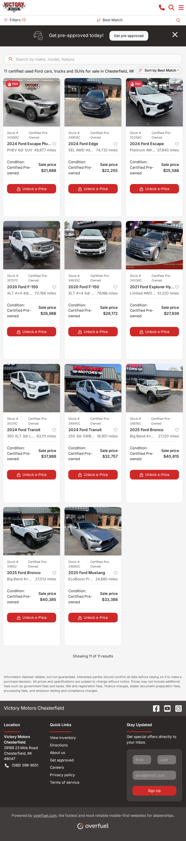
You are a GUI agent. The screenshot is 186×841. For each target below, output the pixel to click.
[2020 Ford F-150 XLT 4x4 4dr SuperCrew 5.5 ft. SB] (31, 245)
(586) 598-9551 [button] (25, 765)
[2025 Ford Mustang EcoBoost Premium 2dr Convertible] (92, 531)
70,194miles (45, 293)
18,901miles (107, 436)
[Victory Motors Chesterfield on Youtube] (165, 708)
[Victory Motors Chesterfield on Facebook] (154, 708)
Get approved (62, 760)
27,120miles (168, 436)
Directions (59, 745)
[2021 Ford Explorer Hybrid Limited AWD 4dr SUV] (154, 245)
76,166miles (107, 293)
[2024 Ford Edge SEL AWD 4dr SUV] (92, 102)
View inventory (63, 737)
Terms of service (64, 782)
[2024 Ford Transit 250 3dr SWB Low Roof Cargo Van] (92, 388)
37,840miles (168, 150)
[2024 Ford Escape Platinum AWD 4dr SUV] (154, 102)
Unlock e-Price (34, 189)
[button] (162, 7)
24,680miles (106, 579)
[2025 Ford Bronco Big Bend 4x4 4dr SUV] (154, 388)
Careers (57, 767)
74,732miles (107, 150)
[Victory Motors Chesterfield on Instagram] (176, 708)
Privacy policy (62, 775)
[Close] (175, 34)
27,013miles (45, 579)
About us (57, 752)
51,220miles (168, 293)
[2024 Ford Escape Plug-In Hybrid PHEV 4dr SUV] (31, 102)
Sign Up (154, 791)
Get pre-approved (129, 36)
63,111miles (46, 436)
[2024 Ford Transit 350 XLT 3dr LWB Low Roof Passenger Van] (31, 388)
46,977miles (45, 150)
